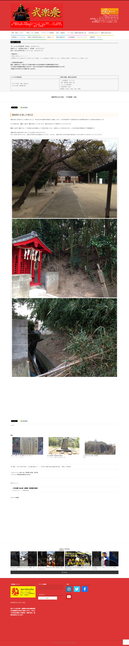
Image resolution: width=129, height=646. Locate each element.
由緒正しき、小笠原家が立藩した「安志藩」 (23, 48)
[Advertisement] (105, 609)
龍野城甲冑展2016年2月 (24, 474)
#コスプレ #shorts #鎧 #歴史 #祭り (51, 567)
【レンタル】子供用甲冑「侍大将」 (20, 46)
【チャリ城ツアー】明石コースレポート (22, 455)
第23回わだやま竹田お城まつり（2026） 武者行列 (83, 567)
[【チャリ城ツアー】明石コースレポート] (28, 446)
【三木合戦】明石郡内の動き (55, 455)
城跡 (31, 466)
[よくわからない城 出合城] (100, 446)
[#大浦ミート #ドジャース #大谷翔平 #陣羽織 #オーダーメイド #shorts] (105, 558)
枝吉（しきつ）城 (25, 124)
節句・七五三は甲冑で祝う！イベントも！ (22, 50)
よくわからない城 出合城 (90, 455)
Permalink (26, 490)
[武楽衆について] (23, 587)
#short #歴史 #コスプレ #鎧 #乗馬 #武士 (26, 567)
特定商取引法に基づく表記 (18, 602)
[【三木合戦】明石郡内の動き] (64, 446)
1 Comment (68, 466)
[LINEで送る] (24, 107)
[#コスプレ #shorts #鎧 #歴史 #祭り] (51, 558)
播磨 (54, 466)
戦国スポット (36, 466)
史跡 (50, 466)
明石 (56, 466)
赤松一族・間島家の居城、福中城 (28, 472)
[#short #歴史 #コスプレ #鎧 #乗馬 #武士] (24, 558)
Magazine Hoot (63, 642)
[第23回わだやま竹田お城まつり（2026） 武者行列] (78, 558)
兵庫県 (47, 466)
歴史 (59, 466)
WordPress (73, 642)
